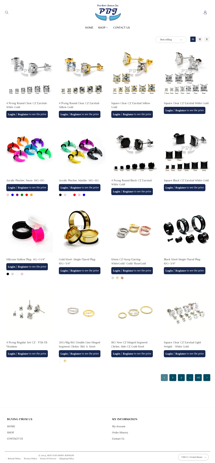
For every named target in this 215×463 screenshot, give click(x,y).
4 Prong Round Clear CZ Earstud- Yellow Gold (79, 105)
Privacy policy (30, 458)
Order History (120, 432)
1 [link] (164, 377)
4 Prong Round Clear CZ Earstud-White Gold (27, 105)
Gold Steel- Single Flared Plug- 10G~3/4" (77, 261)
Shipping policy (66, 458)
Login (11, 114)
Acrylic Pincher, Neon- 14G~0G (25, 180)
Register (23, 114)
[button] (7, 12)
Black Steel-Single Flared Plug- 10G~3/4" (182, 261)
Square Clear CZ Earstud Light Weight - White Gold (182, 344)
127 (198, 377)
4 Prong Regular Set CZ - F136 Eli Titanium (26, 344)
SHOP (10, 432)
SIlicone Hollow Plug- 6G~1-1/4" (25, 259)
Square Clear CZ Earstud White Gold (186, 103)
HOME (11, 426)
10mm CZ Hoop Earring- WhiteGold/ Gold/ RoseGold (128, 261)
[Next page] (206, 377)
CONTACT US (15, 438)
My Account (118, 426)
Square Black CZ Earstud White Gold (186, 180)
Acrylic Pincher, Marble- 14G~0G (79, 180)
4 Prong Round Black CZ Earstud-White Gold (132, 182)
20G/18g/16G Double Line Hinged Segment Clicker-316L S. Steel (79, 344)
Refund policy (14, 458)
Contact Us (118, 438)
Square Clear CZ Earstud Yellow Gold (130, 105)
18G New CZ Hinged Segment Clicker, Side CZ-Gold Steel (129, 344)
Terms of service (48, 458)
